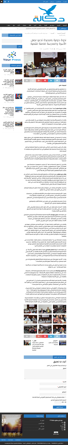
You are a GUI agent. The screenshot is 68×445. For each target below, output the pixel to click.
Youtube (10, 440)
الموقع (64, 392)
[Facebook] (8, 1)
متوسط (62, 426)
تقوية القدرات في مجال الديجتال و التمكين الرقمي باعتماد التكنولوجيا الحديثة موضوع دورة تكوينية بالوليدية (8, 111)
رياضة (40, 25)
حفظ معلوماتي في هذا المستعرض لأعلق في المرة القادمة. (48, 397)
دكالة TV (52, 49)
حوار (14, 25)
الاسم (64, 382)
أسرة (35, 25)
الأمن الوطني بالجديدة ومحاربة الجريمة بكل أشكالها (8, 71)
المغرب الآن (45, 1)
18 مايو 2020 (10, 74)
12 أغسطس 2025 (9, 87)
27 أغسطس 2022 (9, 128)
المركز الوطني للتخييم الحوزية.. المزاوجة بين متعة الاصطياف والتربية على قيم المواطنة (8, 124)
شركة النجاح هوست (9, 443)
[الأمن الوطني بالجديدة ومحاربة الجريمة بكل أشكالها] (18, 71)
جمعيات (24, 25)
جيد (63, 424)
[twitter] (1, 1)
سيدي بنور (52, 25)
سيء (62, 429)
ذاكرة (19, 25)
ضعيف (62, 427)
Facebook (18, 440)
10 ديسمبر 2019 (60, 49)
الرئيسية (65, 25)
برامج (9, 25)
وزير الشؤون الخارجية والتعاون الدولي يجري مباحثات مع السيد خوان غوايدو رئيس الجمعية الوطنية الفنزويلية (8, 97)
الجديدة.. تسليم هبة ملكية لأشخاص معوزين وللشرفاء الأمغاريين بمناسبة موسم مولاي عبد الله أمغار (8, 83)
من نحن (52, 1)
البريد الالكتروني (62, 387)
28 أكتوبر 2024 (10, 117)
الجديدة (58, 25)
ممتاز (62, 422)
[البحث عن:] (10, 28)
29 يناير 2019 (10, 102)
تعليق (64, 368)
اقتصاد (45, 25)
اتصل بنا (65, 1)
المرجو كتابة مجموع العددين (58, 400)
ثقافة (30, 25)
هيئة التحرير (58, 1)
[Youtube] (5, 1)
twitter (3, 440)
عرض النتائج (56, 434)
